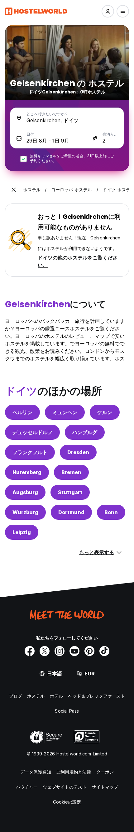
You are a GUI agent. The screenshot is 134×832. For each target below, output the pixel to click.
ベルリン (22, 412)
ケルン (104, 412)
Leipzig (21, 532)
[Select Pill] (108, 11)
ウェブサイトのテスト (65, 786)
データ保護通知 (35, 771)
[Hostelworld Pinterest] (89, 651)
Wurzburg (25, 512)
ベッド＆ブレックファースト (96, 696)
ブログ (15, 696)
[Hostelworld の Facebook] (30, 651)
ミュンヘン (64, 412)
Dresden (78, 452)
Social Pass (67, 711)
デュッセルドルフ (32, 432)
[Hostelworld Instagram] (60, 651)
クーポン (105, 771)
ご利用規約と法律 (73, 771)
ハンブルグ (84, 432)
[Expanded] (13, 189)
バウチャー (27, 786)
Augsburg (25, 492)
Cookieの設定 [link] (67, 801)
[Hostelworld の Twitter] (45, 651)
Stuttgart (70, 492)
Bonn (111, 512)
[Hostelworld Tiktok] (104, 651)
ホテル (56, 696)
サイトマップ (105, 786)
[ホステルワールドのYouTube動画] (74, 651)
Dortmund (71, 512)
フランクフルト (29, 452)
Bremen (71, 472)
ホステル (36, 696)
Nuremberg (26, 472)
